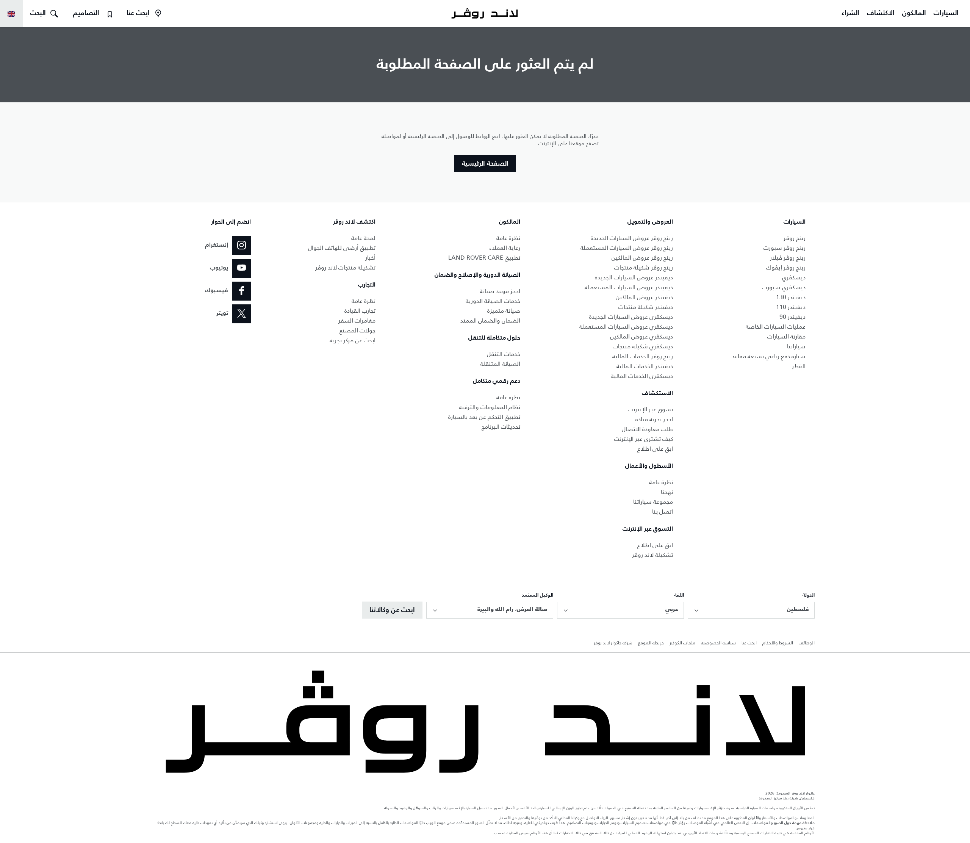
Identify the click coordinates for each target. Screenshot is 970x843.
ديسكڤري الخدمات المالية (642, 376)
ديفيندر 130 (791, 297)
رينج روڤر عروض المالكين (642, 257)
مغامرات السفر (356, 320)
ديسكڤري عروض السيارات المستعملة (626, 326)
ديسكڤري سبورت (784, 287)
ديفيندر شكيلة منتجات (645, 307)
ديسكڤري (794, 277)
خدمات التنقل (503, 354)
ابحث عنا (749, 643)
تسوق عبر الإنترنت (650, 409)
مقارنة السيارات (786, 336)
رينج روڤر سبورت (784, 248)
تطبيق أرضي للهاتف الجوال (341, 248)
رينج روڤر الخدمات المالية (642, 356)
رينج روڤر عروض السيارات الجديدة (632, 238)
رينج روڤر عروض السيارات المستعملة (626, 248)
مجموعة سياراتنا (653, 502)
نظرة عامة (661, 482)
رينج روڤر (795, 238)
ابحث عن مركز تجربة (352, 340)
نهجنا (667, 492)
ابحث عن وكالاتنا (392, 610)
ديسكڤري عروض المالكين (641, 336)
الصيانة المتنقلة (500, 364)
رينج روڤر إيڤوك (786, 267)
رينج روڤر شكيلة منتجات (643, 267)
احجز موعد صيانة (500, 291)
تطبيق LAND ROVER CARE (484, 257)
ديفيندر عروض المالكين (644, 297)
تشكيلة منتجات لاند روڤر (345, 267)
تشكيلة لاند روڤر (652, 555)
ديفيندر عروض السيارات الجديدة (634, 277)
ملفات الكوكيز (682, 643)
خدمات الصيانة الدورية (493, 301)
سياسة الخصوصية (718, 643)
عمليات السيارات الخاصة (776, 326)
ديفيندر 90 (792, 317)
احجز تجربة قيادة (654, 419)
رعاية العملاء (504, 248)
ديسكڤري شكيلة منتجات (643, 346)
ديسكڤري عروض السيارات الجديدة (631, 317)
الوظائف (807, 643)
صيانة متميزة (503, 310)
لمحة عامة (363, 238)
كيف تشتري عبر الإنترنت (643, 439)
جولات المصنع (357, 330)
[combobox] (751, 610)
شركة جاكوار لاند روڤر (613, 643)
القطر (799, 366)
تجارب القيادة (359, 310)
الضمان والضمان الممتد (490, 320)
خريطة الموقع (651, 643)
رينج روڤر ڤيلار (788, 257)
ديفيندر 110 (791, 307)
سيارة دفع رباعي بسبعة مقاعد (769, 356)
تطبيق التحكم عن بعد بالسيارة (484, 417)
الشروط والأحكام (777, 643)
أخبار (370, 257)
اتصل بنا (662, 511)
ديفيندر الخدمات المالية (644, 366)
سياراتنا (796, 346)
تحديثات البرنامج (501, 426)
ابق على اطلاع (655, 448)
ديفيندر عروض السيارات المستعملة (629, 287)
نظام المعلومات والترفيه (489, 407)
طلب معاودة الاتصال (647, 429)
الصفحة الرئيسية (485, 163)
